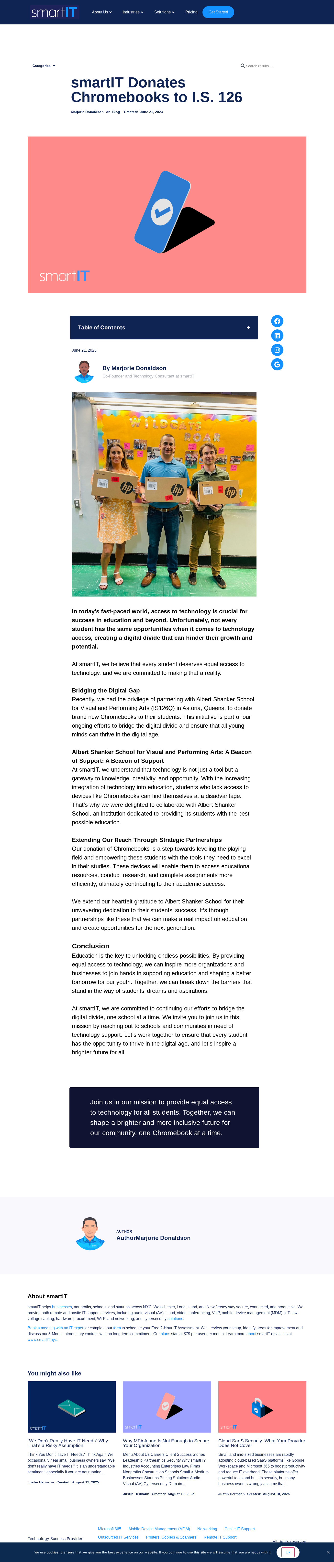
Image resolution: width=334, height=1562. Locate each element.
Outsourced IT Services (118, 1537)
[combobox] (272, 65)
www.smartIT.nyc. (43, 1340)
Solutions (162, 12)
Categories (42, 66)
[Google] (277, 364)
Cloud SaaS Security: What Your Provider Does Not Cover (261, 1443)
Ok (288, 1552)
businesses (62, 1307)
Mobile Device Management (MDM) (159, 1529)
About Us (100, 12)
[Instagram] (277, 350)
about (251, 1334)
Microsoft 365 (109, 1529)
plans (165, 1334)
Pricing (191, 12)
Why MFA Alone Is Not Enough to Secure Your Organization (166, 1443)
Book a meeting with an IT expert (56, 1328)
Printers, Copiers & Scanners (171, 1537)
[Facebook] (277, 321)
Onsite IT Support (239, 1529)
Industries (131, 12)
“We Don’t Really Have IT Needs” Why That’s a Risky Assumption (68, 1443)
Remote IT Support (220, 1537)
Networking (207, 1529)
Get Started (218, 12)
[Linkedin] (277, 335)
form (117, 1328)
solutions (175, 1319)
